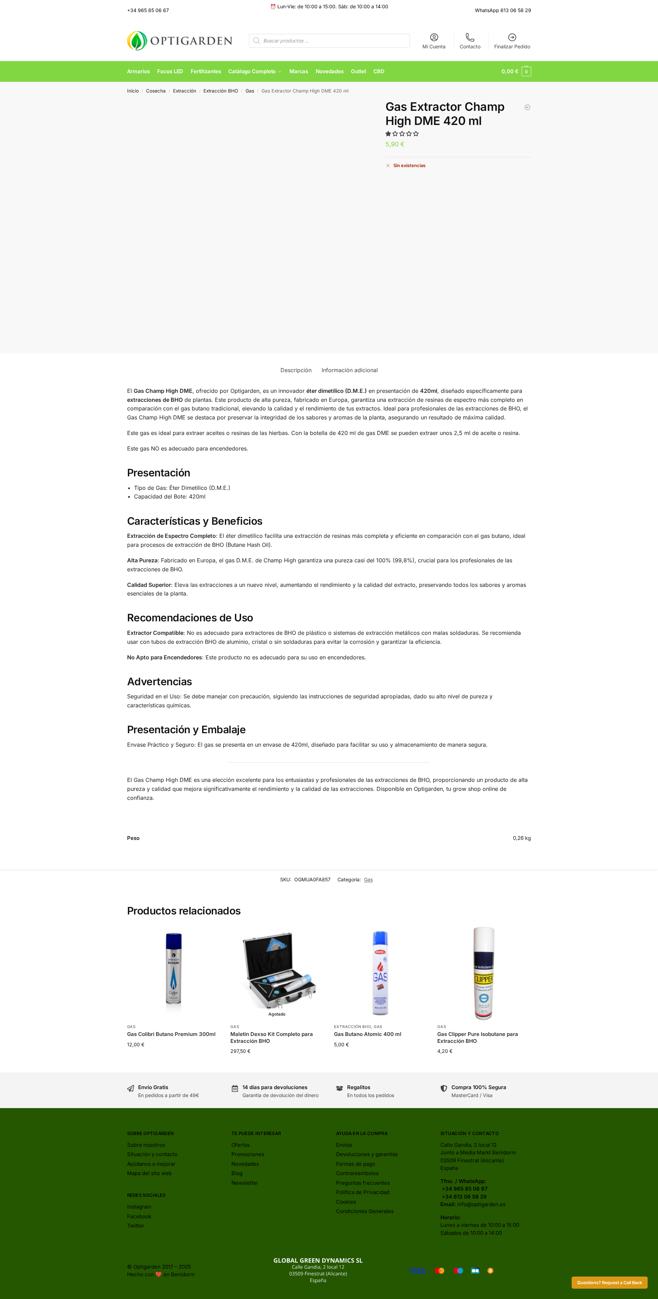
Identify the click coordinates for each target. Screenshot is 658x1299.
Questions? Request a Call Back (609, 1282)
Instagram (139, 1206)
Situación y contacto (152, 1154)
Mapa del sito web (149, 1173)
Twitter (135, 1225)
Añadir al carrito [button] (173, 1059)
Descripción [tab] (296, 370)
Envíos (344, 1145)
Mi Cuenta (434, 46)
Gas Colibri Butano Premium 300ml (171, 1034)
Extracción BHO (220, 91)
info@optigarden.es (481, 1204)
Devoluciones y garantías (367, 1154)
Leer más (277, 1065)
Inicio (133, 91)
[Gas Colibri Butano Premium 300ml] (173, 973)
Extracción (184, 91)
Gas (250, 91)
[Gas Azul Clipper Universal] (527, 107)
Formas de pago (355, 1164)
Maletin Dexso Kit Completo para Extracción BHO (271, 1037)
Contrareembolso (357, 1173)
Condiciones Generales (365, 1211)
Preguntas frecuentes (363, 1183)
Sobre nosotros (146, 1145)
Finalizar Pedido (512, 46)
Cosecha (156, 91)
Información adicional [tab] (350, 370)
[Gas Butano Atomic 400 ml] (380, 973)
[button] (516, 71)
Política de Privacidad (362, 1192)
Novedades (245, 1164)
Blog (236, 1173)
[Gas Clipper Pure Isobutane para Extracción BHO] (484, 973)
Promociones (247, 1154)
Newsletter (244, 1183)
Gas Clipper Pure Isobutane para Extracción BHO (477, 1037)
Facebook (139, 1216)
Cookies (346, 1202)
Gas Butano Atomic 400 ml (367, 1034)
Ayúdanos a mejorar (151, 1164)
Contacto (470, 46)
